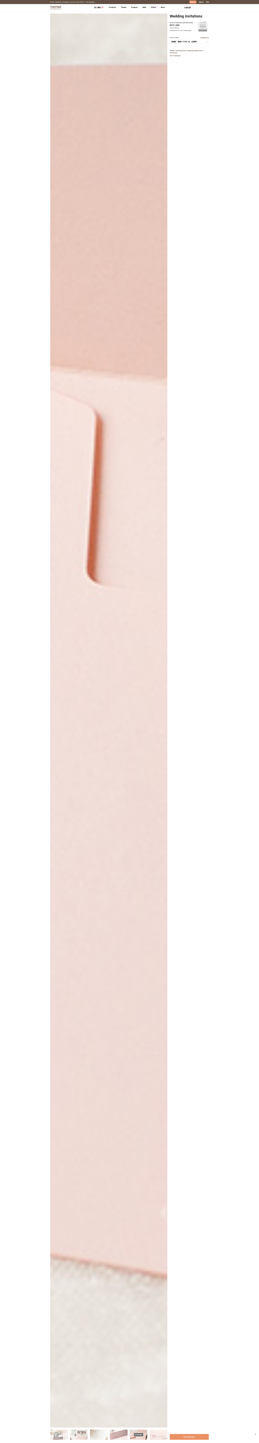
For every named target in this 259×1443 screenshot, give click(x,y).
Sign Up (192, 2)
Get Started (189, 1437)
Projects (134, 7)
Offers (153, 7)
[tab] (112, 7)
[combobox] (189, 42)
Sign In (201, 2)
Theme (123, 7)
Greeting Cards (180, 50)
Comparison (204, 37)
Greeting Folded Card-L (195, 50)
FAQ (207, 2)
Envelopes (176, 56)
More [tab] (163, 7)
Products (112, 7)
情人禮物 (97, 7)
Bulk (144, 7)
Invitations (173, 53)
